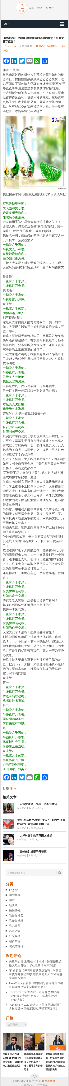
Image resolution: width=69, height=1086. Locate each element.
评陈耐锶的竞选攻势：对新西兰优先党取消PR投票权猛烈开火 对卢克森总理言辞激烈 (35, 974)
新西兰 (13, 905)
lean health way (19, 1005)
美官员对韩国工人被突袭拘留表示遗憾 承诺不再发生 (35, 1006)
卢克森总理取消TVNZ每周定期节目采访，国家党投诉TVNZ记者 (34, 995)
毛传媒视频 (16, 920)
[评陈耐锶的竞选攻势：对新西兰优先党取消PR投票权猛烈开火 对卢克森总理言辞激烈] (56, 1041)
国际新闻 (15, 895)
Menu (7, 24)
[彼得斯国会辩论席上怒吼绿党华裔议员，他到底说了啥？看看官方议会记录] (34, 1041)
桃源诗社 (41, 46)
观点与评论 (16, 946)
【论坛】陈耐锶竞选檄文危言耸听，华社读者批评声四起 (35, 963)
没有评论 (21, 808)
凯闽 (13, 788)
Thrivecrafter (17, 992)
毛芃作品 (15, 926)
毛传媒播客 (16, 915)
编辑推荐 (52, 46)
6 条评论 (21, 839)
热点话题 (15, 931)
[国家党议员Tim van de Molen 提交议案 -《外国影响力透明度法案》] (13, 1041)
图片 (12, 900)
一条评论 (21, 855)
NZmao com (9, 46)
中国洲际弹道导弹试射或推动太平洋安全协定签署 (36, 985)
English (13, 890)
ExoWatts (15, 983)
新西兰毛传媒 (47, 1081)
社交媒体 (15, 936)
